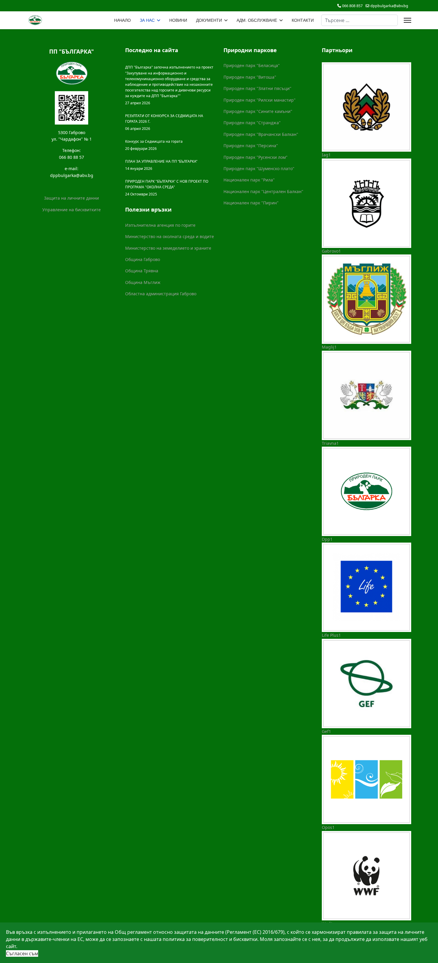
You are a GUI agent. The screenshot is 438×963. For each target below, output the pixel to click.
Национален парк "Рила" (249, 180)
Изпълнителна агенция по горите (160, 225)
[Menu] (407, 20)
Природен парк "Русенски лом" (255, 157)
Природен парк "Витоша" (249, 77)
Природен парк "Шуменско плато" (258, 168)
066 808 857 (352, 5)
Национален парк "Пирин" (251, 203)
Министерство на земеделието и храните (168, 248)
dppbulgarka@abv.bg (389, 5)
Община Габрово (142, 259)
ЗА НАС (147, 20)
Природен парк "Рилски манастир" (259, 100)
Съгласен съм (22, 953)
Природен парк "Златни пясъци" (257, 88)
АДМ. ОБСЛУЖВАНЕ (257, 20)
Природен (234, 122)
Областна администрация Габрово (160, 293)
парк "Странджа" (263, 122)
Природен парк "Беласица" (251, 65)
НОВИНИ (178, 20)
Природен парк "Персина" (250, 145)
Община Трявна (141, 271)
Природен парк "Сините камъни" (257, 111)
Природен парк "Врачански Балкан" (260, 134)
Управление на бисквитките (71, 209)
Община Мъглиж (143, 282)
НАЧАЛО (122, 20)
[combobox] (359, 20)
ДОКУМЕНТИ (209, 20)
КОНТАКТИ (303, 20)
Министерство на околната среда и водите (169, 236)
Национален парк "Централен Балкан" (263, 191)
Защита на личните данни (71, 198)
